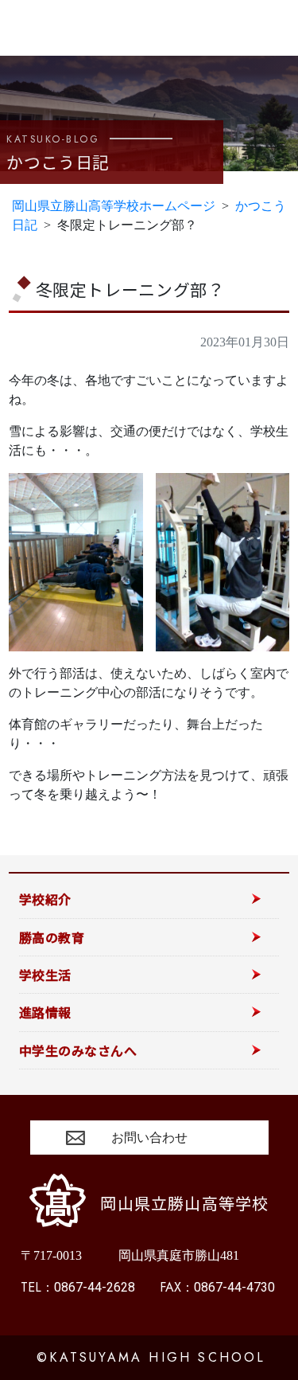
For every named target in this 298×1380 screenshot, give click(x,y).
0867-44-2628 (78, 1287)
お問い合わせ (149, 1137)
